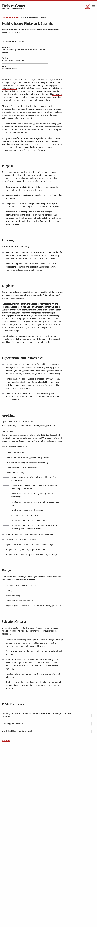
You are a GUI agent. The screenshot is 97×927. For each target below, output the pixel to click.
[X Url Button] (9, 13)
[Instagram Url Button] (15, 13)
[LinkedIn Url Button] (22, 13)
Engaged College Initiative (16, 316)
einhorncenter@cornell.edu (25, 322)
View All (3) (6, 740)
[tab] (48, 715)
